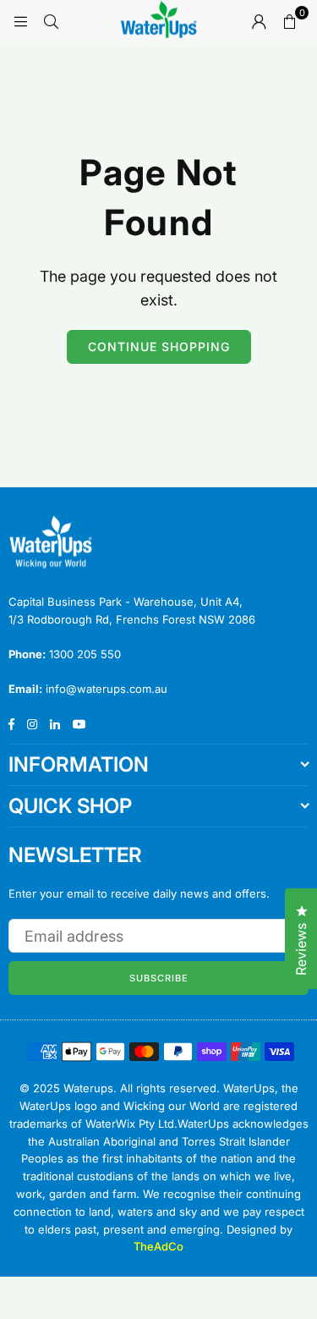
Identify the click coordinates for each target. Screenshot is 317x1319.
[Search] (51, 21)
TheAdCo (158, 1246)
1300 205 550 (85, 654)
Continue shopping (159, 346)
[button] (289, 21)
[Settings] (258, 21)
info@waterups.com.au (106, 688)
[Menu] (20, 21)
